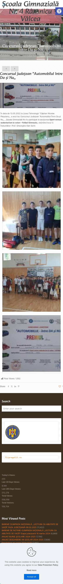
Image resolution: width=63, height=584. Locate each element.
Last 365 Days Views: (11, 489)
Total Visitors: (8, 502)
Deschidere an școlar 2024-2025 (17, 543)
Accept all (31, 576)
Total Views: (7, 496)
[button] (59, 11)
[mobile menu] (3, 4)
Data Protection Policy (48, 565)
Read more (31, 570)
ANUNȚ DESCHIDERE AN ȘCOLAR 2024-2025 (22, 539)
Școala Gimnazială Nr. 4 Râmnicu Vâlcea (30, 4)
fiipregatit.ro (13, 457)
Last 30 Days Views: (11, 482)
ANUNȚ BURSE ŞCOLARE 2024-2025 (19, 536)
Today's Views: (9, 475)
